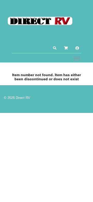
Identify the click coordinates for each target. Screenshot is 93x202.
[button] (54, 48)
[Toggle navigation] (76, 58)
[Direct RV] (40, 21)
